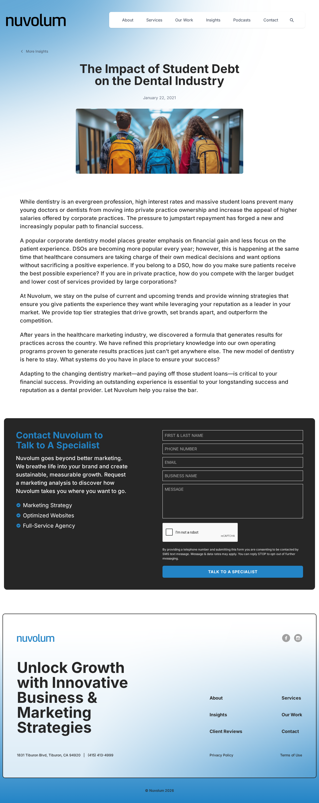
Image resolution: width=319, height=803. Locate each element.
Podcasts (241, 19)
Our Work (184, 19)
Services (154, 19)
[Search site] (291, 19)
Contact (270, 19)
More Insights (37, 51)
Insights (213, 19)
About (127, 19)
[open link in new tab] (286, 638)
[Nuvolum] (36, 20)
